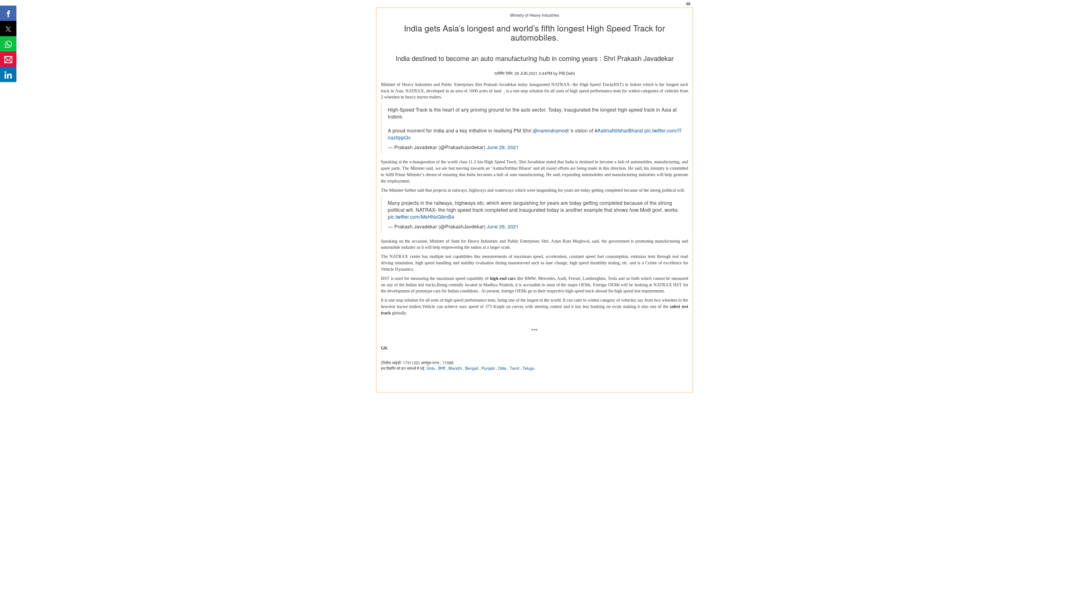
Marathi (455, 368)
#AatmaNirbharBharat (619, 130)
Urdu (431, 368)
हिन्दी (442, 368)
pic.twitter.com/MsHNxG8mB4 (421, 216)
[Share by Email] (8, 59)
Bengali (472, 368)
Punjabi (489, 368)
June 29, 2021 (503, 147)
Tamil (515, 368)
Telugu (528, 368)
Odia (502, 368)
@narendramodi (551, 130)
